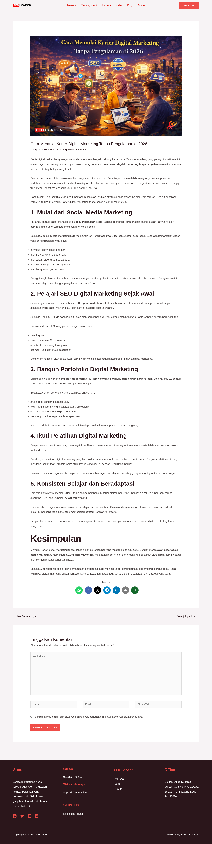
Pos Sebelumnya (24, 616)
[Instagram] (29, 816)
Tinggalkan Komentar (42, 149)
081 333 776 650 (72, 776)
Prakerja (106, 5)
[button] (189, 5)
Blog (129, 5)
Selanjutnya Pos (188, 616)
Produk (118, 788)
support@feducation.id (76, 792)
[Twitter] (22, 816)
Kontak (141, 5)
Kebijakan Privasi (73, 813)
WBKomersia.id (190, 834)
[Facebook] (15, 816)
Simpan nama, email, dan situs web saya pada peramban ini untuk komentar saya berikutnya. (89, 716)
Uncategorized (65, 149)
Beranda (72, 5)
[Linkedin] (37, 816)
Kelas (119, 5)
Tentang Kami (89, 5)
